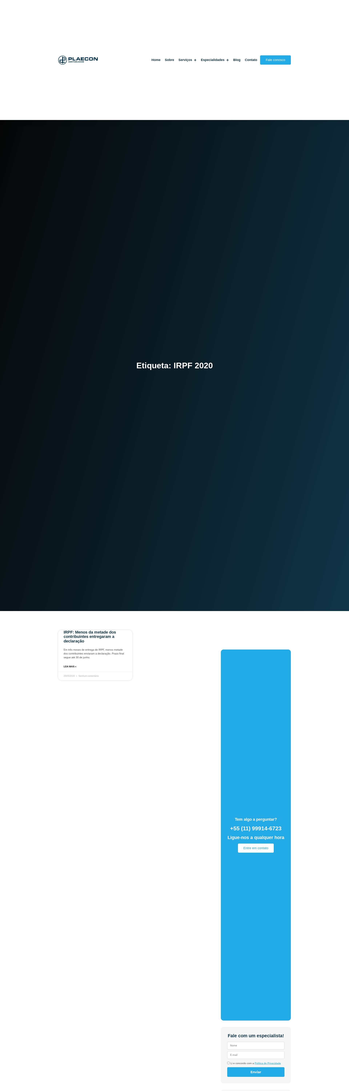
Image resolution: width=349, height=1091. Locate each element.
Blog (236, 60)
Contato (251, 60)
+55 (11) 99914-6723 (256, 828)
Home (156, 60)
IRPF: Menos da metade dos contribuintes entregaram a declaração (90, 636)
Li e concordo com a (255, 1063)
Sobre (169, 60)
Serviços (185, 60)
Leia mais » (70, 666)
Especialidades (212, 60)
